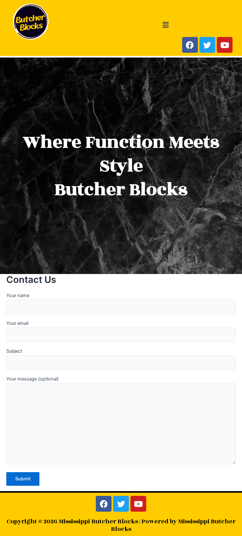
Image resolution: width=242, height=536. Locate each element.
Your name (17, 295)
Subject (14, 351)
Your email (17, 323)
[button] (165, 25)
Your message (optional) (32, 379)
